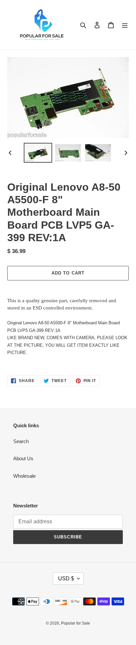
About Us (23, 458)
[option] (38, 152)
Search (21, 441)
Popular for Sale (75, 623)
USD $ (66, 578)
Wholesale (24, 476)
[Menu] (125, 25)
